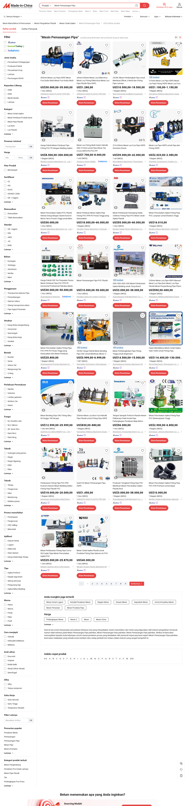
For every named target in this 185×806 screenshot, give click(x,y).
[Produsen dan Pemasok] (17, 5)
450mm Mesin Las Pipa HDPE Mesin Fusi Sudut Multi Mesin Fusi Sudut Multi (56, 79)
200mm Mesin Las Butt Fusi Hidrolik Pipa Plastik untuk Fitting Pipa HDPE (92, 417)
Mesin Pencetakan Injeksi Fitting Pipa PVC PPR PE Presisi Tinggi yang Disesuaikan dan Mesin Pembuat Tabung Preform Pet (56, 351)
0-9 (45, 658)
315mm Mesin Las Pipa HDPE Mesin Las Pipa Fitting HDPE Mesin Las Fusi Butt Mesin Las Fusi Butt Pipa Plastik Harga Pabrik (164, 82)
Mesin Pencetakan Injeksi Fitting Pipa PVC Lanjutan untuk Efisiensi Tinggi (164, 214)
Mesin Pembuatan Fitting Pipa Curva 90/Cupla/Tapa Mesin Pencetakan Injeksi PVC (55, 553)
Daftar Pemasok (29, 28)
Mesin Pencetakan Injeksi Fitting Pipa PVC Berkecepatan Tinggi (164, 417)
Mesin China (103, 11)
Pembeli (127, 16)
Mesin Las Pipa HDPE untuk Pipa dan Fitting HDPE (164, 146)
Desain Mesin (121, 602)
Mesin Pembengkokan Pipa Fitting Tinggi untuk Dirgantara (127, 352)
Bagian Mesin (103, 602)
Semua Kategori (13, 16)
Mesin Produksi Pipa (75, 607)
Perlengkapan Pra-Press (14, 781)
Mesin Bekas (125, 11)
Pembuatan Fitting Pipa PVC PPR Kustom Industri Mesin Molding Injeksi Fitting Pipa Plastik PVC (56, 486)
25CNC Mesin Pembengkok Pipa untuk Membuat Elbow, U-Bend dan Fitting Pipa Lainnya (129, 80)
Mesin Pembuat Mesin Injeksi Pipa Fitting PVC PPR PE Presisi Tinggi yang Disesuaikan (93, 215)
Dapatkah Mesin (141, 602)
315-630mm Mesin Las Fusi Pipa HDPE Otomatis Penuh (129, 146)
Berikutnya (135, 583)
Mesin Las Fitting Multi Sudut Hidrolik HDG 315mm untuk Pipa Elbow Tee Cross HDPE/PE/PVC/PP (92, 148)
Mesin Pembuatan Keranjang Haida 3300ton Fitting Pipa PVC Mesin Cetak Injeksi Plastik (129, 215)
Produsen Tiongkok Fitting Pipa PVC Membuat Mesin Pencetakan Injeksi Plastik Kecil (128, 486)
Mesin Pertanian (53, 607)
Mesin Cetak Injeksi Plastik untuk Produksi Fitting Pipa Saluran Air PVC (92, 552)
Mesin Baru (115, 11)
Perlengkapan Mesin (75, 11)
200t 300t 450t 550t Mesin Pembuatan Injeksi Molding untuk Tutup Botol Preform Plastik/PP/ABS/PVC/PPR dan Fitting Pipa (129, 285)
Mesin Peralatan (60, 11)
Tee (5, 777)
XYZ (132, 658)
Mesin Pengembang (12, 764)
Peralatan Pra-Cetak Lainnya (16, 769)
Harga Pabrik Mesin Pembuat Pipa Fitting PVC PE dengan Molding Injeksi (56, 146)
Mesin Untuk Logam (54, 602)
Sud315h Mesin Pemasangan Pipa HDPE (91, 484)
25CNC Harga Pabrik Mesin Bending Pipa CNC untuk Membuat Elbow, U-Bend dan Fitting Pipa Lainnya (92, 352)
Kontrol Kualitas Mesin (164, 602)
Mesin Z (88, 11)
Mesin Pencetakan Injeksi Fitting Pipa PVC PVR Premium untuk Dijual (164, 484)
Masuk (179, 7)
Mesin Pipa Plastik (11, 773)
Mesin (95, 11)
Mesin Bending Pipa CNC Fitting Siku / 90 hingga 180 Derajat (56, 417)
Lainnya (47, 624)
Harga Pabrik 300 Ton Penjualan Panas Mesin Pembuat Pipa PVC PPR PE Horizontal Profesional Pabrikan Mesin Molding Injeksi (56, 283)
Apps (156, 16)
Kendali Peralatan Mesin (80, 602)
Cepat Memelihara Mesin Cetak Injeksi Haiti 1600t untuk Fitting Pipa (165, 349)
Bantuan (143, 16)
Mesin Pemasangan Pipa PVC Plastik (92, 280)
